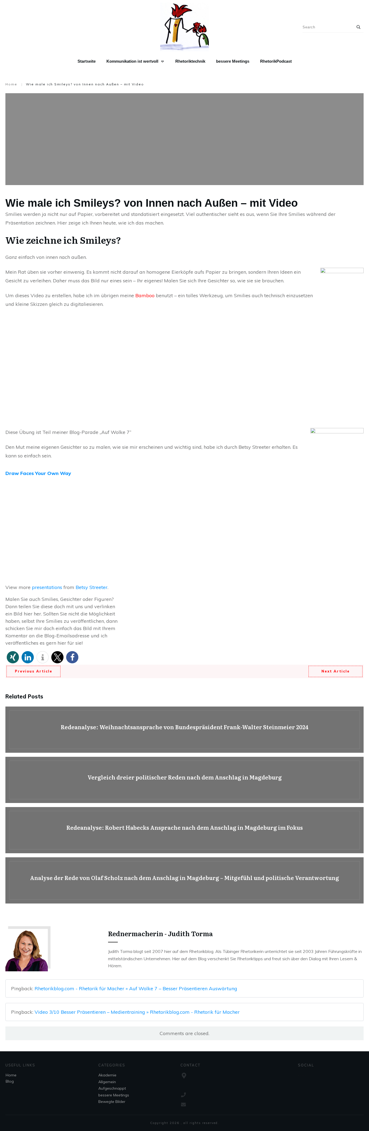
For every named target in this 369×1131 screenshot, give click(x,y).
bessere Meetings (113, 1095)
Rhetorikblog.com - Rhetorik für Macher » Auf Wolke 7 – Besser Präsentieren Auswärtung (136, 988)
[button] (13, 657)
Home (11, 1075)
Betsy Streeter (92, 587)
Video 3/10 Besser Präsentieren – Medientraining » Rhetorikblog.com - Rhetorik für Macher (137, 1012)
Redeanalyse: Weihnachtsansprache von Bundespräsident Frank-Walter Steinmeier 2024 (184, 730)
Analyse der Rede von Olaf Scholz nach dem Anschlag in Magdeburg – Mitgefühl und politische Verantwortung (184, 880)
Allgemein (107, 1081)
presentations (47, 587)
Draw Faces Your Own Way (38, 473)
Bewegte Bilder (111, 1101)
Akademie (107, 1075)
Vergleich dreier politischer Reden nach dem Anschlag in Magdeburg (184, 780)
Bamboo (145, 295)
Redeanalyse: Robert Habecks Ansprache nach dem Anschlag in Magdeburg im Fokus (184, 830)
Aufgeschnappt (112, 1088)
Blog (10, 1081)
